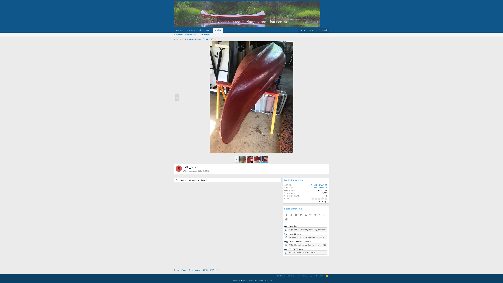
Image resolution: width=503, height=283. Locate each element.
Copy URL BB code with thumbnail (297, 241)
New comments (191, 34)
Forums (189, 30)
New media (178, 34)
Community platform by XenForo (251, 281)
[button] (194, 30)
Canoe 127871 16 (319, 184)
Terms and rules (293, 276)
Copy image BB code (292, 234)
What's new (203, 30)
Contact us (281, 276)
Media (218, 30)
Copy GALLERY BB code (293, 249)
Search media (204, 34)
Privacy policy (307, 276)
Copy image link (290, 226)
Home (179, 30)
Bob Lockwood (191, 171)
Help (316, 276)
